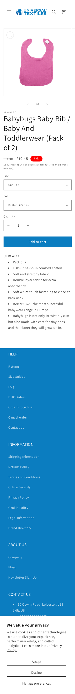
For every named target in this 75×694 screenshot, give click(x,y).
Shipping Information (23, 456)
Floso (12, 567)
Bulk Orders (16, 397)
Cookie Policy (18, 507)
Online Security (19, 487)
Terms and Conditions (24, 477)
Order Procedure (20, 407)
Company (15, 557)
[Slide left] (27, 104)
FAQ (11, 387)
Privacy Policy (18, 497)
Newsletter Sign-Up (22, 577)
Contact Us (16, 427)
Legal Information (21, 518)
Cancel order (17, 417)
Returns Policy (18, 467)
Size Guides (16, 376)
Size (6, 176)
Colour (8, 196)
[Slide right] (47, 104)
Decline (36, 672)
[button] (9, 12)
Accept (36, 661)
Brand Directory (19, 528)
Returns (14, 366)
